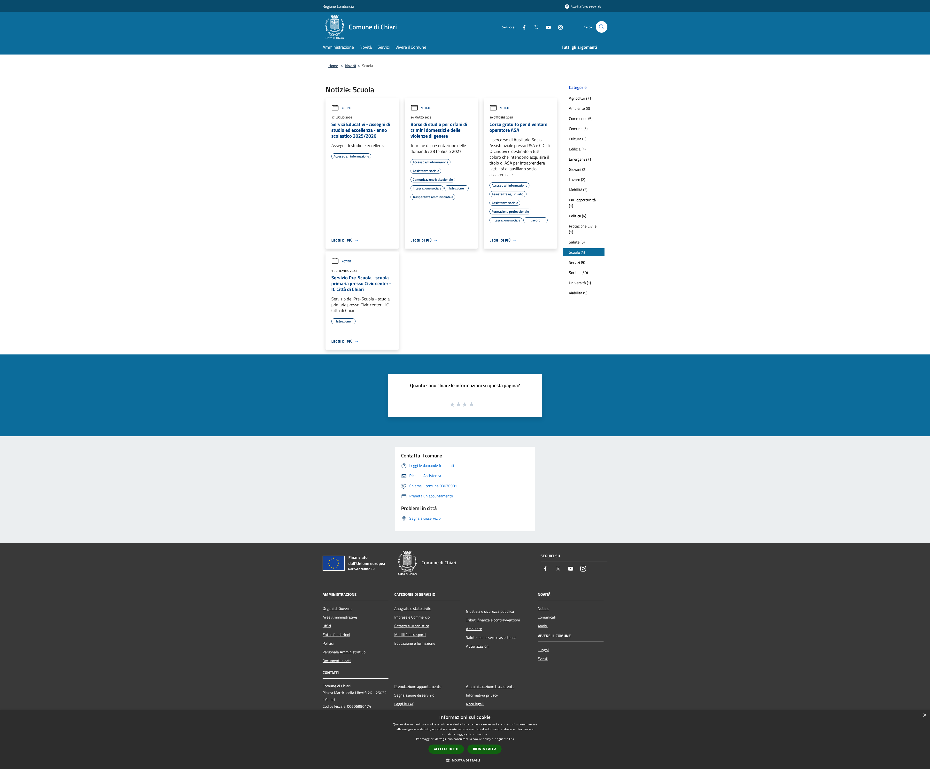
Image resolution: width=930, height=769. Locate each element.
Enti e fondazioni (336, 634)
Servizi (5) (577, 262)
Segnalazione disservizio (414, 695)
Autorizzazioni (477, 646)
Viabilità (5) (578, 293)
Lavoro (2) (577, 179)
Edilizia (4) (577, 149)
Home (333, 66)
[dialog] (465, 739)
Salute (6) (577, 242)
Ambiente (474, 629)
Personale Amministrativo (344, 652)
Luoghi (543, 650)
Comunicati (547, 617)
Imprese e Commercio (412, 617)
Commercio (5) (580, 118)
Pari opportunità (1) (582, 203)
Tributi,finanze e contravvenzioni (493, 620)
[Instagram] (558, 27)
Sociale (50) (578, 272)
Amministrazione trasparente (490, 686)
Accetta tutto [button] (446, 749)
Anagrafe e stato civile (412, 608)
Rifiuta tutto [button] (484, 749)
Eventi (543, 658)
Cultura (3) (577, 139)
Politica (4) (577, 216)
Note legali (475, 704)
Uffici (327, 626)
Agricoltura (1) (580, 98)
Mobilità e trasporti (410, 634)
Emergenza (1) (580, 159)
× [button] (924, 715)
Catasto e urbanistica (411, 626)
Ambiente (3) (579, 108)
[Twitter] (534, 27)
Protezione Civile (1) (583, 229)
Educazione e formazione (414, 643)
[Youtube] (546, 27)
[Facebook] (522, 27)
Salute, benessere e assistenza (491, 637)
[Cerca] (601, 27)
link (511, 739)
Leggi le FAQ (404, 704)
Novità (350, 66)
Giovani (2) (577, 169)
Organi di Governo (337, 608)
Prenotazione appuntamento (417, 686)
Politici (328, 643)
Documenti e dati (337, 661)
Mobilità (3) (578, 190)
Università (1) (580, 283)
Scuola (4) (577, 252)
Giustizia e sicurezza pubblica (490, 611)
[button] (465, 760)
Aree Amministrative (340, 617)
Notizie (346, 108)
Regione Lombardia (338, 6)
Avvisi (543, 626)
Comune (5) (578, 129)
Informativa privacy (482, 695)
